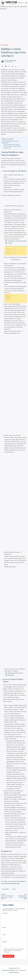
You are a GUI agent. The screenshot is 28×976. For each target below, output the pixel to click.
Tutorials (13, 889)
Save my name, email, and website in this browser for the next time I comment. (14, 950)
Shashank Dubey (12, 60)
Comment (5, 913)
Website (4, 941)
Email (4, 934)
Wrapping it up (7, 147)
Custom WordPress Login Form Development (10, 142)
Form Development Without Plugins (12, 146)
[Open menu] (26, 3)
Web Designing (4, 45)
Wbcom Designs (14, 972)
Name (4, 927)
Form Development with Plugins (12, 144)
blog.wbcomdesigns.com (9, 970)
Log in (23, 2)
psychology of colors (12, 761)
